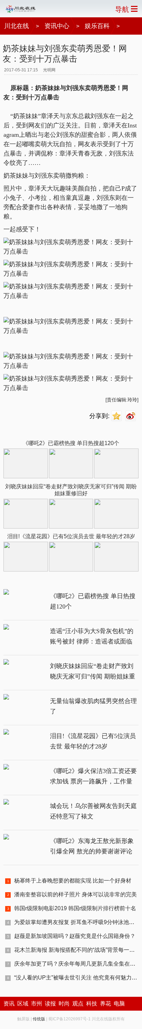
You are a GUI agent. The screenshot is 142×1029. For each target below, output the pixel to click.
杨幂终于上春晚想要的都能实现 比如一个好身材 (72, 881)
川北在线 (16, 26)
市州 (36, 1003)
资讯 (8, 1003)
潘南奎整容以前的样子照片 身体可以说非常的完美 (75, 894)
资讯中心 (56, 26)
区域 (22, 1003)
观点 (77, 1003)
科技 (91, 1003)
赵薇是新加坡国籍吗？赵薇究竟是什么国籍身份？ (74, 936)
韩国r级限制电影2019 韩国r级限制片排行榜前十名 (75, 908)
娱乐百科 (97, 26)
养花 (105, 1003)
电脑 (119, 1003)
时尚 (64, 1003)
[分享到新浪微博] (131, 416)
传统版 (39, 1019)
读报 (50, 1003)
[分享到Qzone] (117, 416)
